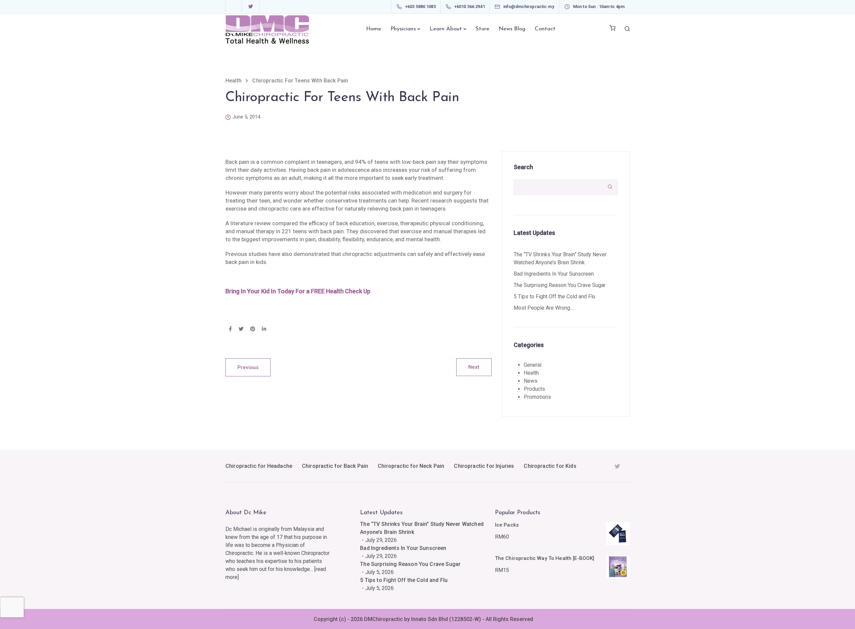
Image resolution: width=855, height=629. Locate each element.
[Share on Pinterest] (252, 329)
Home (373, 29)
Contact (545, 29)
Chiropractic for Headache (258, 466)
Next (474, 367)
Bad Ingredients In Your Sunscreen (554, 274)
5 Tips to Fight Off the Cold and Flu (554, 296)
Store (482, 29)
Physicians (403, 29)
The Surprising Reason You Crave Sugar (560, 285)
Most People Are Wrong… (543, 308)
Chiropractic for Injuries (484, 466)
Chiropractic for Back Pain (335, 466)
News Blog (512, 29)
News (530, 381)
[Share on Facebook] (230, 329)
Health (531, 373)
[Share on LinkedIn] (264, 329)
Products (534, 389)
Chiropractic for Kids (550, 466)
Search (523, 167)
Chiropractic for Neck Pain (411, 466)
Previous (248, 367)
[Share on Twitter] (240, 329)
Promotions (537, 397)
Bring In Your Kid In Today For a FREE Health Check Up (297, 291)
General (532, 365)
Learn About (446, 29)
